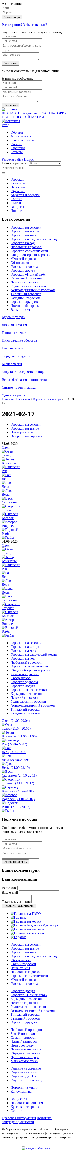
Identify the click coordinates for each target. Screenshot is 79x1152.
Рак (4, 471)
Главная (8, 399)
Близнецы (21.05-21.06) (19, 736)
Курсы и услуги (13, 317)
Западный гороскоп (25, 298)
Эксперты (18, 187)
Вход (5, 125)
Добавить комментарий (19, 906)
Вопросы (17, 207)
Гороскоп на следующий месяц (34, 239)
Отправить (11, 63)
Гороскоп (17, 179)
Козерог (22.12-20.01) (18, 791)
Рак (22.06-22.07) (14, 744)
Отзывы (17, 152)
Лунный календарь (25, 1057)
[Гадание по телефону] (28, 933)
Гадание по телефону (26, 1080)
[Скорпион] (11, 506)
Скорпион (9, 502)
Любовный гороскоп (26, 247)
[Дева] (7, 490)
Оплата (16, 144)
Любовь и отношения (27, 1103)
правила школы (22, 140)
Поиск (29, 159)
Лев (4, 479)
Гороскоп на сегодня (26, 227)
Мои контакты (21, 136)
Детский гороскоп (24, 282)
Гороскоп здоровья (24, 266)
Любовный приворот (26, 1030)
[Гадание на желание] (27, 929)
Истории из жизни (24, 1087)
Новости (17, 210)
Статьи (16, 203)
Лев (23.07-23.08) (14, 752)
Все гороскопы (22, 432)
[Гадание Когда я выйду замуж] (35, 925)
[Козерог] (9, 522)
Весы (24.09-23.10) (16, 767)
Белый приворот (23, 1033)
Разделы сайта (13, 159)
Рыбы (6, 533)
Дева (5, 486)
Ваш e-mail (10, 892)
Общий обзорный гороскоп (31, 255)
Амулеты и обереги (25, 195)
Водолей (8, 526)
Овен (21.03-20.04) (16, 720)
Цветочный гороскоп (26, 306)
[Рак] (6, 475)
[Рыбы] (8, 537)
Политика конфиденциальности (27, 1120)
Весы (6, 494)
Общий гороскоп (23, 964)
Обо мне (17, 132)
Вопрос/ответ (21, 1099)
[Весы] (7, 498)
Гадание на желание (26, 1068)
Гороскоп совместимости (29, 251)
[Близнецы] (11, 467)
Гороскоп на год (23, 243)
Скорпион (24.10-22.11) (19, 775)
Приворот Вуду (22, 1045)
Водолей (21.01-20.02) (18, 799)
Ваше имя (9, 888)
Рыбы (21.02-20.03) (16, 807)
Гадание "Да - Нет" (25, 1076)
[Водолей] (10, 530)
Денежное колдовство (27, 1049)
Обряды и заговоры (25, 1053)
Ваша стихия (20, 309)
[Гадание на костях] (26, 921)
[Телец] (8, 459)
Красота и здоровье (25, 1107)
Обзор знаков (21, 262)
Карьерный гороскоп (26, 278)
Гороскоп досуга (23, 270)
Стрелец (8, 510)
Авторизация (12, 17)
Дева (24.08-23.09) (15, 760)
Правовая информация (19, 1118)
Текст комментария (16, 901)
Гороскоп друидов (24, 302)
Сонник (16, 199)
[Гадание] (18, 917)
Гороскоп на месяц (24, 235)
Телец (6, 455)
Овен (6, 447)
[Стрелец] (10, 514)
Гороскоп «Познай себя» (29, 274)
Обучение (18, 191)
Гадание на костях (24, 1072)
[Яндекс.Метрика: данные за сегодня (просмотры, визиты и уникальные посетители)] (36, 1148)
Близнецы (9, 463)
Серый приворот (23, 1037)
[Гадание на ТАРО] (26, 913)
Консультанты (21, 1091)
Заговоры (18, 183)
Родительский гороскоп (28, 286)
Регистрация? (12, 25)
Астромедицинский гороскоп (33, 290)
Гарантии (18, 148)
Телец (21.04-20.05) (16, 728)
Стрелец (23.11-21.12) (18, 783)
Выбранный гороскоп (27, 436)
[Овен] (7, 451)
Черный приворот (24, 1041)
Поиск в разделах (15, 163)
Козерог (8, 518)
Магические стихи (24, 1061)
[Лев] (6, 483)
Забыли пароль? (35, 25)
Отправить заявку (15, 861)
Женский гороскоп (25, 259)
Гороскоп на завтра (25, 231)
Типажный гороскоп (26, 294)
